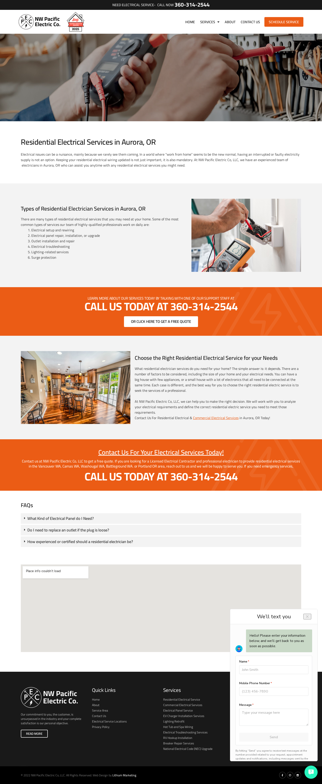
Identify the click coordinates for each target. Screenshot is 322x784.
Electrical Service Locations (109, 721)
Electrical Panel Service (178, 710)
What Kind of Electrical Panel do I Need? (60, 518)
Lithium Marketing (124, 775)
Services (207, 22)
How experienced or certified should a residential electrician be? (80, 541)
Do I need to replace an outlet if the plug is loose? (68, 530)
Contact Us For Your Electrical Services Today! (161, 452)
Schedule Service (284, 22)
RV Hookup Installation (177, 738)
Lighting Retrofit (173, 721)
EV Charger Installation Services (183, 716)
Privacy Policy (101, 727)
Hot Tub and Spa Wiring (178, 727)
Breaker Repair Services (178, 743)
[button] (161, 518)
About (230, 22)
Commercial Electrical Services (216, 418)
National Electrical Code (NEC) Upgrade (187, 749)
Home (190, 22)
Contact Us (250, 22)
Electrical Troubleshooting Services (185, 732)
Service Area (100, 710)
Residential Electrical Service (181, 699)
